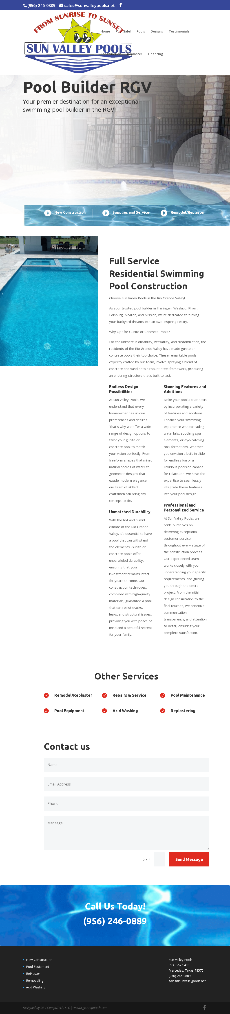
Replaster (134, 54)
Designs (157, 31)
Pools (141, 31)
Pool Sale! (123, 31)
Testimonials (179, 31)
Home (105, 31)
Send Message (189, 859)
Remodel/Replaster (73, 695)
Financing (155, 54)
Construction (111, 54)
